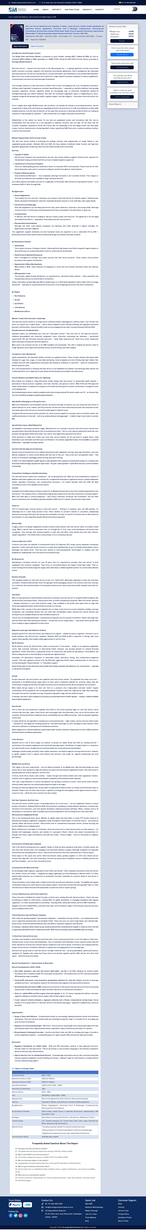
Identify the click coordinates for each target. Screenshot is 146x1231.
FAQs (120, 1204)
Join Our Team (91, 1214)
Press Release (90, 1217)
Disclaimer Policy (124, 1217)
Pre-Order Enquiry (122, 67)
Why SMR (88, 1204)
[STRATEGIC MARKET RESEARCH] (17, 9)
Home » (11, 17)
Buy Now (122, 41)
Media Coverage (91, 1211)
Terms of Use (123, 1211)
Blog (87, 1221)
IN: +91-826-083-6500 (128, 2)
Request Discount (122, 82)
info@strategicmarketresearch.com (59, 1207)
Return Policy (123, 1221)
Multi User (115, 34)
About (46, 9)
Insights (87, 9)
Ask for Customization (122, 97)
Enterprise (115, 37)
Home (36, 9)
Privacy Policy (123, 1214)
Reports (56, 9)
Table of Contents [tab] (37, 46)
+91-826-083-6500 (55, 1204)
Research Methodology (94, 1207)
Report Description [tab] (20, 46)
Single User (115, 31)
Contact (99, 9)
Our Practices (72, 9)
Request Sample (122, 54)
